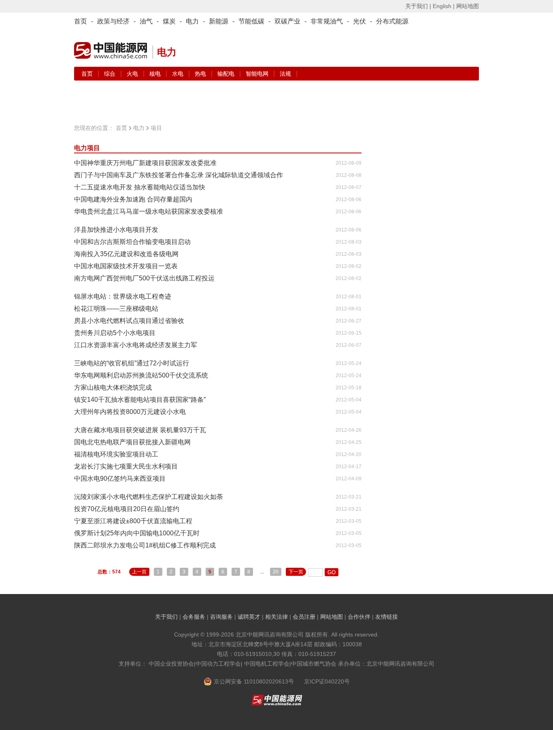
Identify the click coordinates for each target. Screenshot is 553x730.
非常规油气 (327, 21)
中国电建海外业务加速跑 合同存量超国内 (133, 199)
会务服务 (194, 616)
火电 (133, 73)
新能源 (218, 21)
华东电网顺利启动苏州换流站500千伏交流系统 (141, 375)
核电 (155, 73)
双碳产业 (287, 21)
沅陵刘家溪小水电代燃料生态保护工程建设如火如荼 (148, 496)
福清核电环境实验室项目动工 (116, 454)
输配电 (226, 73)
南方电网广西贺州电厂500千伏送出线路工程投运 (144, 278)
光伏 (359, 21)
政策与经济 (113, 21)
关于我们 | (418, 6)
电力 (192, 21)
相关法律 (276, 616)
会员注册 (304, 616)
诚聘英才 (249, 616)
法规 (285, 73)
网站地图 (467, 6)
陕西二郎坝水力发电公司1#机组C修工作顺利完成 (145, 545)
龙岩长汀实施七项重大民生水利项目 (126, 466)
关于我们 (166, 616)
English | (444, 6)
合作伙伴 (359, 616)
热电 (201, 73)
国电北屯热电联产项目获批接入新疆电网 (132, 442)
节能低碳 (251, 21)
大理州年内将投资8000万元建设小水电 (130, 411)
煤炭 (169, 21)
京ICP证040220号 (327, 681)
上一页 (139, 572)
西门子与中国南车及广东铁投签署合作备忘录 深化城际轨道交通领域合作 (178, 175)
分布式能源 (392, 21)
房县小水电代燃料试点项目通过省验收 (129, 320)
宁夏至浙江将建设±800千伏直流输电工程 (133, 521)
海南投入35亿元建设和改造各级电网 (126, 253)
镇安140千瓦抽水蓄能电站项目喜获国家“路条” (140, 399)
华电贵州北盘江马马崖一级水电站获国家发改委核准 (148, 211)
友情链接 (386, 616)
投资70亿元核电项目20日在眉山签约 (126, 508)
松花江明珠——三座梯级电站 (116, 308)
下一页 (296, 572)
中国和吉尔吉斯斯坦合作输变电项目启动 (132, 241)
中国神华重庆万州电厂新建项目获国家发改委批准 (145, 162)
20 (276, 572)
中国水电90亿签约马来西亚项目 (120, 478)
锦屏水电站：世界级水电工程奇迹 (122, 296)
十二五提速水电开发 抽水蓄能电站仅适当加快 (139, 187)
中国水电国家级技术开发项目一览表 (126, 266)
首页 (80, 21)
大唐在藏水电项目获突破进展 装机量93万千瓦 (140, 430)
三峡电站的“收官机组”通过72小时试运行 (131, 363)
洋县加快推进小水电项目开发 (116, 229)
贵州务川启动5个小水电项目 (114, 332)
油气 (146, 21)
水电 (178, 73)
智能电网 (258, 73)
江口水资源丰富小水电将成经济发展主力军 (135, 345)
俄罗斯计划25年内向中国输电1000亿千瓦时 (137, 533)
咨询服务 (221, 616)
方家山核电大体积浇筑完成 (113, 387)
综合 (110, 73)
